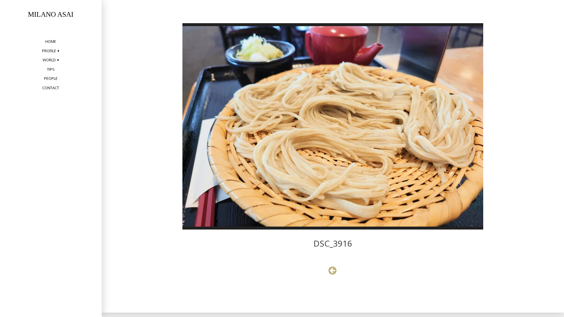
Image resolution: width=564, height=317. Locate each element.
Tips (51, 69)
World (49, 60)
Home (50, 41)
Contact (50, 87)
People (51, 78)
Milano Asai (50, 14)
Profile (49, 50)
